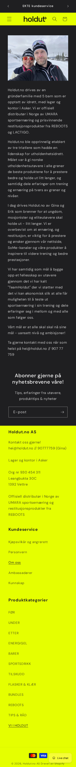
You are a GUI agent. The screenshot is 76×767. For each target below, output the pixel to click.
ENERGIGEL (17, 643)
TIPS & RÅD (17, 715)
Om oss (14, 562)
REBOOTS (16, 705)
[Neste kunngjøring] (68, 6)
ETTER (13, 633)
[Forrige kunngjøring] (8, 6)
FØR (11, 612)
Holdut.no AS (31, 763)
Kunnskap (16, 583)
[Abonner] (62, 412)
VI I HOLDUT (18, 725)
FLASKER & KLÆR (22, 684)
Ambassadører (20, 573)
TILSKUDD (16, 674)
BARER (13, 654)
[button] (9, 19)
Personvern (17, 552)
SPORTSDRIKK (19, 664)
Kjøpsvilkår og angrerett (28, 542)
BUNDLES (16, 695)
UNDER (14, 623)
